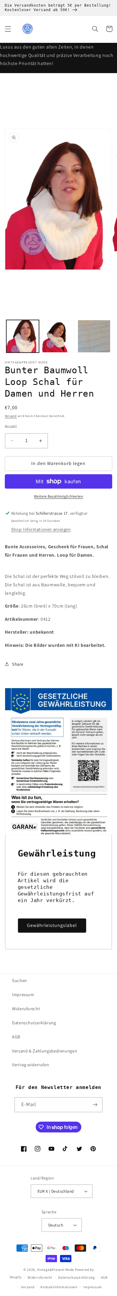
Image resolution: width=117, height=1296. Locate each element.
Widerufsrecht (26, 1008)
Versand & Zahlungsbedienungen (44, 1051)
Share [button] (17, 664)
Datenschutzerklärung (34, 1022)
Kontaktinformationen (58, 1287)
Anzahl (11, 426)
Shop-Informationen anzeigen (41, 529)
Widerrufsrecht (40, 1277)
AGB (16, 1037)
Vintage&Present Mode (55, 1269)
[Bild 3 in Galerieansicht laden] (94, 336)
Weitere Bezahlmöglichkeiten (58, 496)
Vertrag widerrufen (30, 1064)
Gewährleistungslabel (52, 925)
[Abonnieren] (95, 1104)
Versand (11, 416)
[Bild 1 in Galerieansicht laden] (22, 336)
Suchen (19, 980)
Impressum (23, 994)
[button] (8, 29)
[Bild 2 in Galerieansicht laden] (58, 336)
